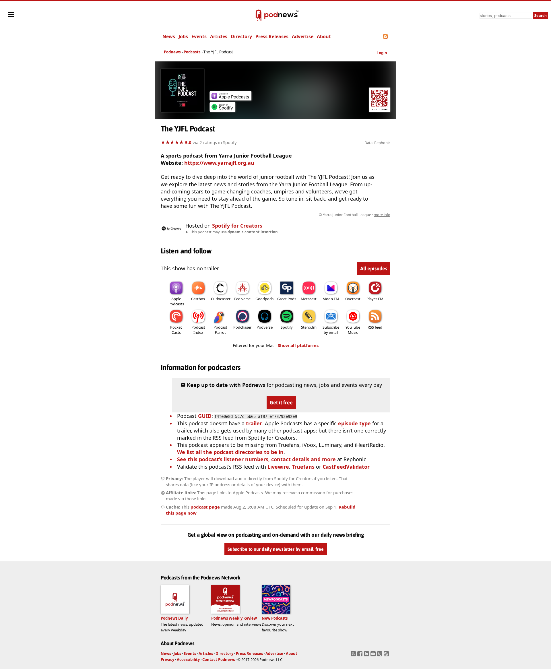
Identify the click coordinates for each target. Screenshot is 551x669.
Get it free (281, 403)
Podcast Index (198, 330)
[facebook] (360, 655)
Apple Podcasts (176, 301)
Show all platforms (298, 345)
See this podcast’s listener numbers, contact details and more (256, 459)
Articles (218, 36)
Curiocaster (220, 298)
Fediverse (242, 298)
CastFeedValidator (346, 466)
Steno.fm (309, 327)
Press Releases (271, 36)
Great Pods (286, 298)
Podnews (172, 52)
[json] (380, 655)
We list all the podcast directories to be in (230, 452)
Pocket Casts (176, 330)
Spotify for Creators (237, 225)
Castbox (198, 298)
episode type (354, 423)
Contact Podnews (218, 659)
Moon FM (331, 298)
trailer (254, 423)
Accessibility (188, 659)
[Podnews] (258, 15)
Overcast (352, 298)
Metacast (309, 298)
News (168, 36)
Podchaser (242, 327)
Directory (241, 36)
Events (199, 36)
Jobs (183, 36)
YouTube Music (353, 330)
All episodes (373, 268)
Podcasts (192, 52)
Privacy (167, 659)
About (324, 36)
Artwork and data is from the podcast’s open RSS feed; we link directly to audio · (299, 214)
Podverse (265, 327)
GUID (205, 415)
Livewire (278, 466)
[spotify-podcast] (222, 109)
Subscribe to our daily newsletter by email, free (276, 549)
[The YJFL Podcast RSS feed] (385, 36)
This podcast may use (234, 231)
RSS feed (375, 327)
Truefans (303, 466)
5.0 (188, 142)
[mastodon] (354, 655)
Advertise (302, 36)
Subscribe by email (331, 330)
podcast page (205, 507)
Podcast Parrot (220, 330)
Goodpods (264, 298)
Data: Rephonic (377, 142)
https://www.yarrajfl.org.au (219, 162)
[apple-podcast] (230, 98)
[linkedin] (367, 655)
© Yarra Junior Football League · (354, 214)
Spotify (287, 327)
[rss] (387, 655)
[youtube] (373, 655)
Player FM (374, 298)
